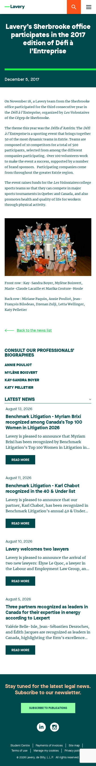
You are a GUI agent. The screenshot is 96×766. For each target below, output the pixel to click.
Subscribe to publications (48, 708)
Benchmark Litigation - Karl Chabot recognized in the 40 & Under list (42, 489)
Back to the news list (34, 331)
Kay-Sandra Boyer (22, 380)
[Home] (15, 7)
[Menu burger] (88, 7)
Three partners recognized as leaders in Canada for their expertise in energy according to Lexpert (47, 613)
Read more (20, 460)
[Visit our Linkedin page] (41, 727)
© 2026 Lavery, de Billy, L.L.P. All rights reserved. (48, 757)
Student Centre (20, 745)
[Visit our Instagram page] (54, 727)
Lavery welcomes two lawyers (37, 549)
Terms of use (19, 750)
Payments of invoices (49, 745)
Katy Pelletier (19, 388)
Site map (74, 745)
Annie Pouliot (18, 365)
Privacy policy (73, 750)
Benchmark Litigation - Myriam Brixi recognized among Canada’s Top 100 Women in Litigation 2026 (44, 422)
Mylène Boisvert (21, 373)
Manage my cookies (46, 750)
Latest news (20, 399)
